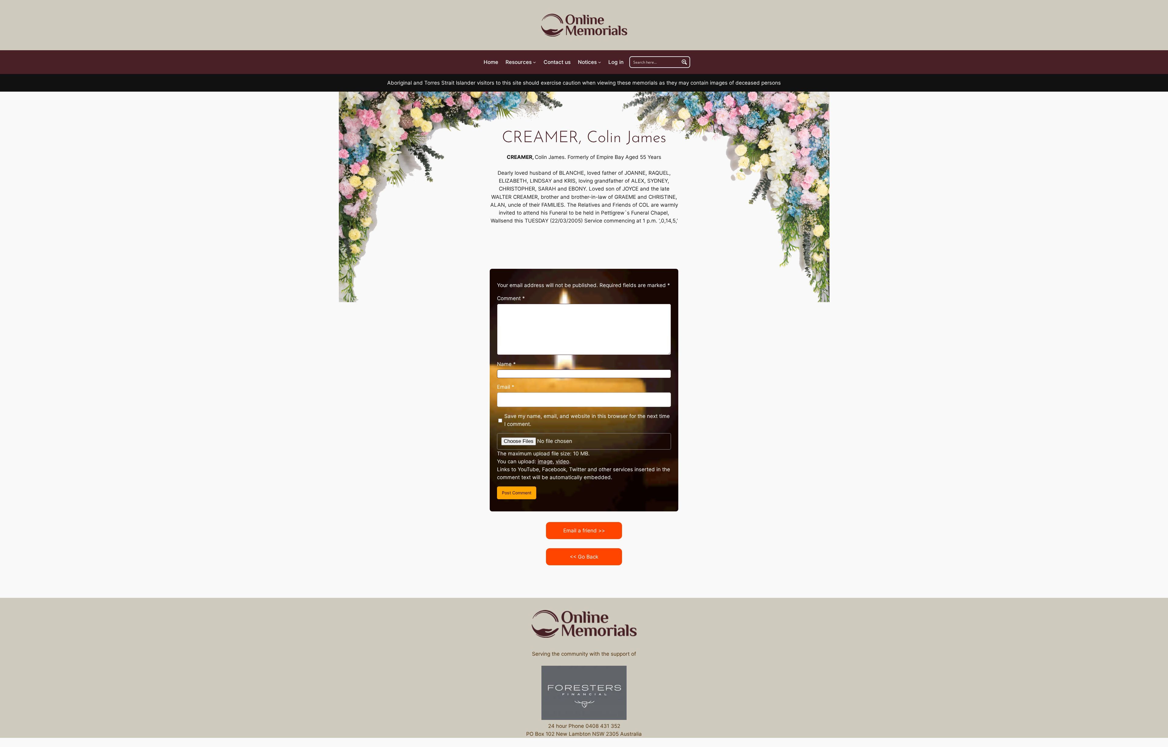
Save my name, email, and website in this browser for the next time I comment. (587, 420)
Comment (511, 298)
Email (505, 387)
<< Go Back (584, 557)
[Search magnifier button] (684, 62)
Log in (616, 62)
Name (506, 364)
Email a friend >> (584, 531)
